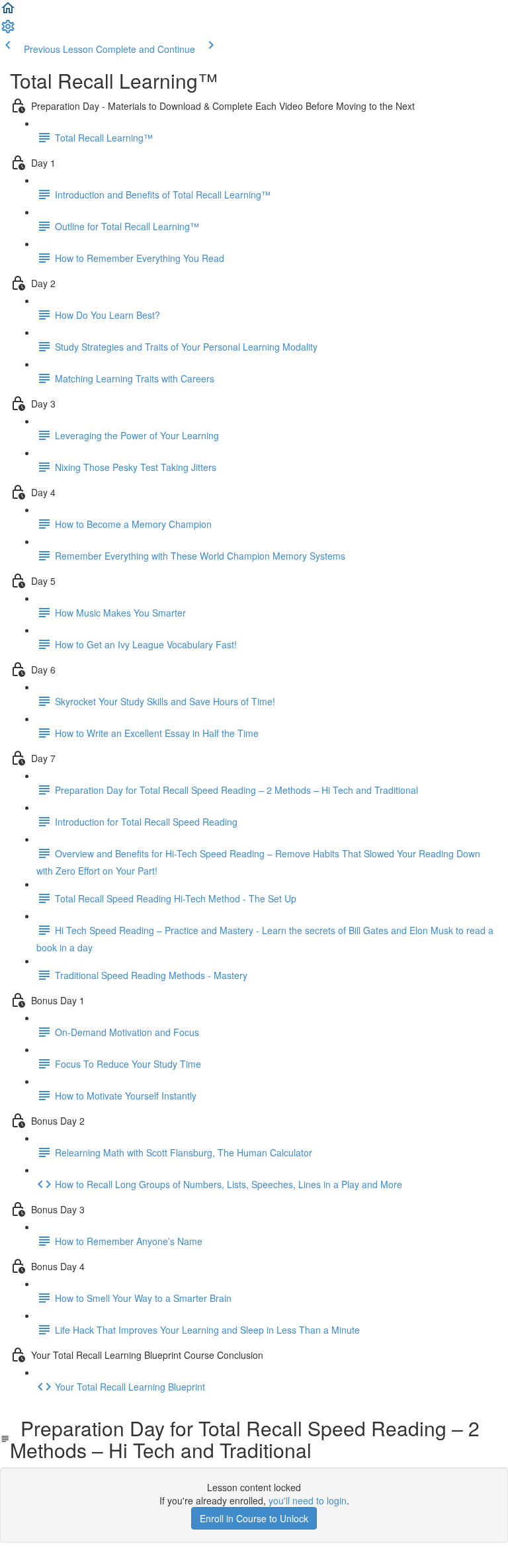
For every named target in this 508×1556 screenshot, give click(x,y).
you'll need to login (308, 1500)
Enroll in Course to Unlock (254, 1518)
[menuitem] (8, 30)
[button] (8, 12)
